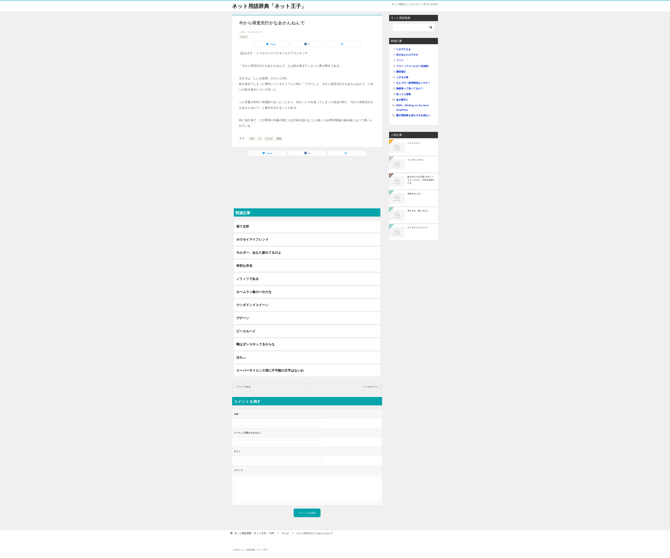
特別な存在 (244, 265)
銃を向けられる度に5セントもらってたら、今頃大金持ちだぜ (421, 180)
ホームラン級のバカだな (254, 292)
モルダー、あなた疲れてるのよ (258, 252)
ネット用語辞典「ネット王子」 (269, 6)
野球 (279, 138)
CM (252, 138)
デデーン (242, 318)
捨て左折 (242, 226)
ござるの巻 (402, 77)
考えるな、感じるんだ (417, 210)
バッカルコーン (371, 386)
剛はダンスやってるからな (255, 344)
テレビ (244, 37)
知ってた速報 (403, 94)
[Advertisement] (307, 183)
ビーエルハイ (246, 331)
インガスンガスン (415, 160)
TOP (254, 533)
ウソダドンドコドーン (252, 305)
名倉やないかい (414, 193)
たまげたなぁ (403, 49)
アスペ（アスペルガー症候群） (413, 66)
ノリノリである (247, 278)
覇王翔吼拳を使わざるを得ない (413, 115)
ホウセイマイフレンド (252, 239)
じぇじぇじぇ (413, 143)
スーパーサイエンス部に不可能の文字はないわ (270, 370)
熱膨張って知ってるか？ (409, 88)
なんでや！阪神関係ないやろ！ (413, 82)
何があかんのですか (407, 54)
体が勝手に (402, 99)
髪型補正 (401, 71)
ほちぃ (241, 357)
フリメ (400, 60)
